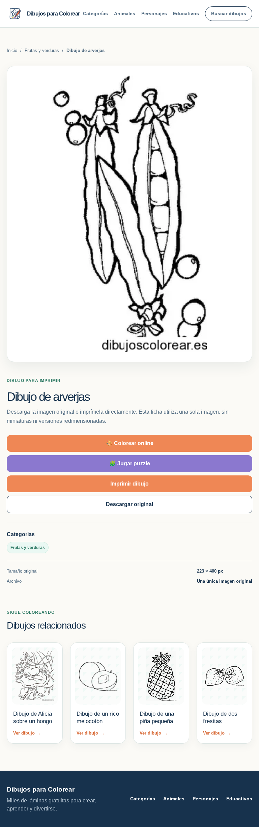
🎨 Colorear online (129, 443)
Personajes (154, 13)
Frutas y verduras (42, 50)
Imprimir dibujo (129, 484)
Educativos (186, 13)
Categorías (95, 13)
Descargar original (129, 504)
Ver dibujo (27, 733)
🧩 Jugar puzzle (129, 463)
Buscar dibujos (228, 13)
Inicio (12, 50)
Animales (124, 13)
